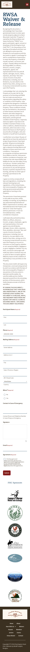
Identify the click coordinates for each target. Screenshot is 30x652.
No (7, 394)
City (5, 362)
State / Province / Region (11, 370)
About (18, 623)
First (5, 317)
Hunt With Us (10, 626)
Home (11, 623)
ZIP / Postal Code (9, 378)
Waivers (21, 626)
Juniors (11, 632)
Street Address (8, 347)
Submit (6, 473)
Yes (7, 398)
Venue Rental (11, 636)
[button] (27, 4)
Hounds (10, 629)
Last (5, 325)
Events (19, 632)
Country (6, 384)
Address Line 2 (8, 355)
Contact (20, 636)
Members (19, 629)
